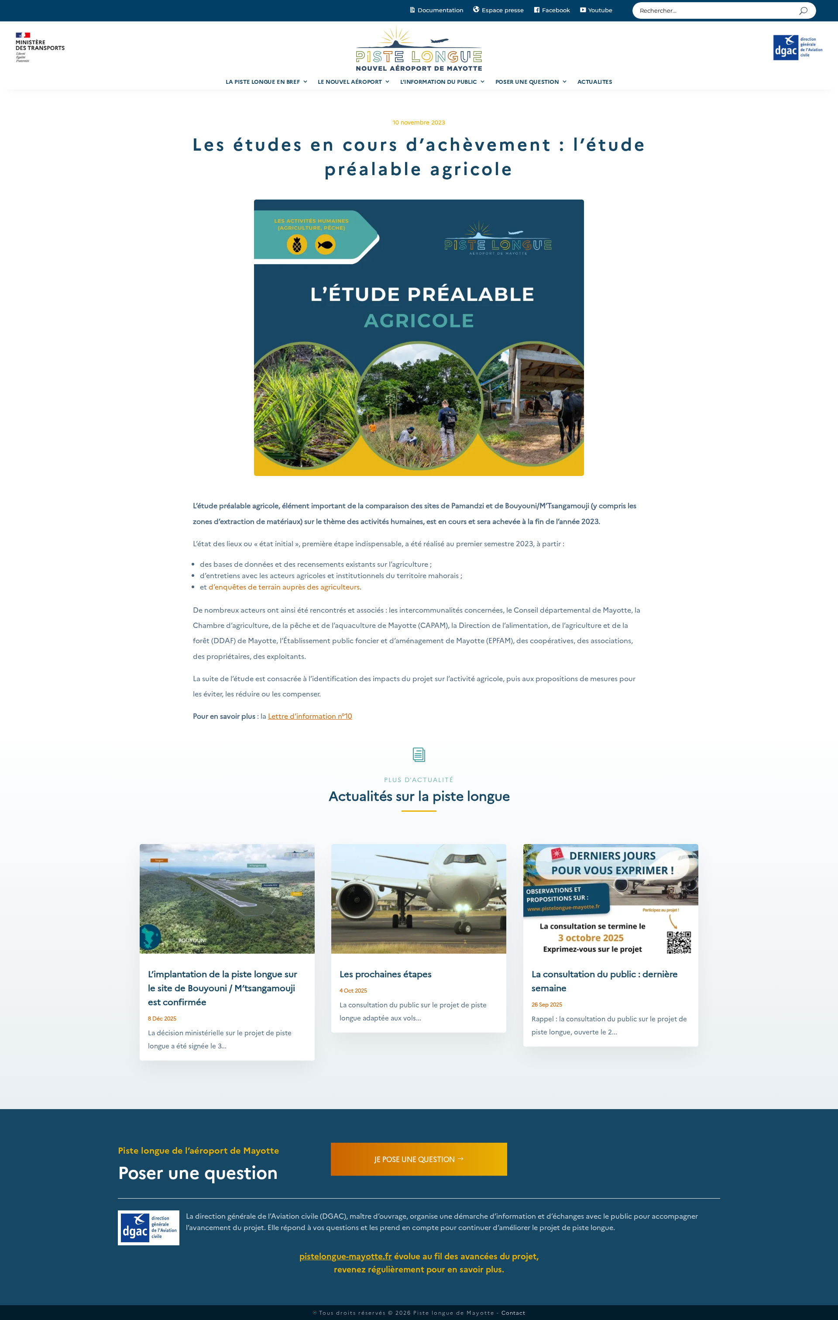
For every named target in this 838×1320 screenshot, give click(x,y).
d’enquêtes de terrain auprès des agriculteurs (284, 586)
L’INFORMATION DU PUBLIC (438, 81)
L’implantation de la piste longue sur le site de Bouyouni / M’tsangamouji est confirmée (222, 987)
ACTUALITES (594, 81)
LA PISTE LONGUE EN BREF (262, 81)
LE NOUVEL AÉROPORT (350, 81)
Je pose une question (414, 1159)
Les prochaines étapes (386, 973)
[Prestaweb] (315, 1312)
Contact (513, 1312)
